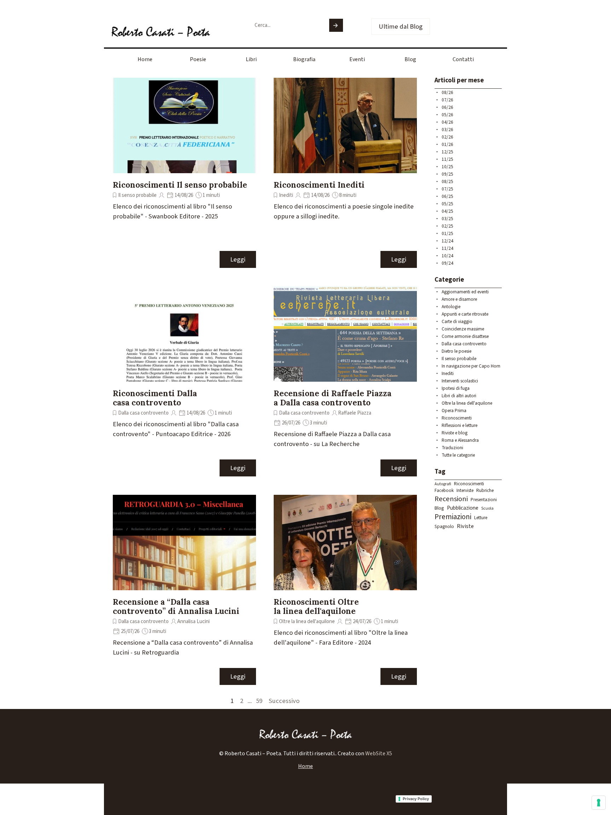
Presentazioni (484, 500)
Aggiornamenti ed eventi (465, 291)
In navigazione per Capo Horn (471, 366)
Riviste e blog (454, 432)
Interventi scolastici (460, 380)
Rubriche (485, 490)
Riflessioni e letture (459, 425)
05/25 (447, 203)
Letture (480, 517)
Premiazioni (453, 517)
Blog (410, 59)
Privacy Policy (416, 798)
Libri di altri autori (459, 395)
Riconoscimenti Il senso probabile (180, 185)
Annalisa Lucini (193, 621)
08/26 (447, 92)
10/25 (447, 166)
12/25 (447, 151)
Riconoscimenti (457, 418)
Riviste (465, 526)
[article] (184, 173)
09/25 (447, 174)
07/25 (447, 189)
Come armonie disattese (465, 336)
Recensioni (451, 499)
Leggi (237, 259)
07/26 (447, 99)
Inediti (286, 195)
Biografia (304, 59)
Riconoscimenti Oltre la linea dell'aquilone (316, 606)
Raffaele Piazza (354, 413)
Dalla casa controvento (143, 413)
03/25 (447, 218)
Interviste (464, 490)
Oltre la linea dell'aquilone (307, 621)
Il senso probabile (137, 195)
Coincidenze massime (463, 329)
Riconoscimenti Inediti (319, 185)
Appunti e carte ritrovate (465, 314)
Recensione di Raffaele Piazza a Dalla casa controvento (332, 398)
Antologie (451, 306)
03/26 (447, 129)
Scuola (487, 508)
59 (260, 700)
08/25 (447, 181)
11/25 (447, 159)
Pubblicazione (462, 508)
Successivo (284, 700)
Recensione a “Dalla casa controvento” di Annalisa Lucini (176, 606)
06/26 (447, 107)
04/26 (447, 122)
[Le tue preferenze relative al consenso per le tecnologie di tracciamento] (598, 802)
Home (145, 59)
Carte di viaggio (457, 321)
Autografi (443, 484)
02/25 (447, 226)
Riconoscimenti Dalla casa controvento (155, 398)
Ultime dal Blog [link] (401, 26)
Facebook (444, 490)
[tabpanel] (305, 753)
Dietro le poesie (456, 351)
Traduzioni (452, 447)
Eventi (357, 59)
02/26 (447, 137)
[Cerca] (336, 25)
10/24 (447, 255)
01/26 (447, 144)
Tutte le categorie (458, 455)
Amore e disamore (459, 299)
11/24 (447, 248)
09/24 (447, 263)
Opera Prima (454, 410)
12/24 (447, 241)
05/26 (447, 114)
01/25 (447, 233)
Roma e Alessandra (460, 440)
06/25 (447, 196)
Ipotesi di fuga (456, 388)
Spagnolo (444, 526)
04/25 (447, 211)
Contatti (463, 59)
